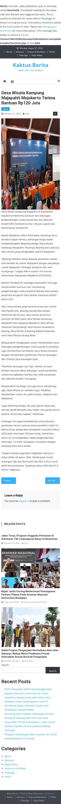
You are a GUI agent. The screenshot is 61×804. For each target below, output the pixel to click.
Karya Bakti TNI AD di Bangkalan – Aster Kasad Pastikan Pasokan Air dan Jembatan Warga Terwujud (30, 726)
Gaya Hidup (37, 55)
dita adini (29, 661)
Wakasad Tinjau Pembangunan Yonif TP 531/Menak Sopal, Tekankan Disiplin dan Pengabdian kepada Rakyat (27, 705)
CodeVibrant (48, 793)
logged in (24, 500)
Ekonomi (20, 51)
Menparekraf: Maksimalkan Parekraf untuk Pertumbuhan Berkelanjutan (11, 480)
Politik (52, 51)
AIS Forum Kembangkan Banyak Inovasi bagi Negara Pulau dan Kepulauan (54, 480)
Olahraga (23, 55)
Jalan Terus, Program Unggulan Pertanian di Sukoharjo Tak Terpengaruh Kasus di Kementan (29, 537)
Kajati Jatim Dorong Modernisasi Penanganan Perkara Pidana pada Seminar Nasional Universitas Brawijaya (28, 594)
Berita (9, 51)
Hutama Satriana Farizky (35, 602)
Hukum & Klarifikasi (36, 51)
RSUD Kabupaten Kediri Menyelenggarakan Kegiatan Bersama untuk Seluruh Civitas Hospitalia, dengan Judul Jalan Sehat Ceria (28, 693)
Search (5, 664)
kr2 (26, 543)
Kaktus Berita (30, 64)
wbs (27, 113)
